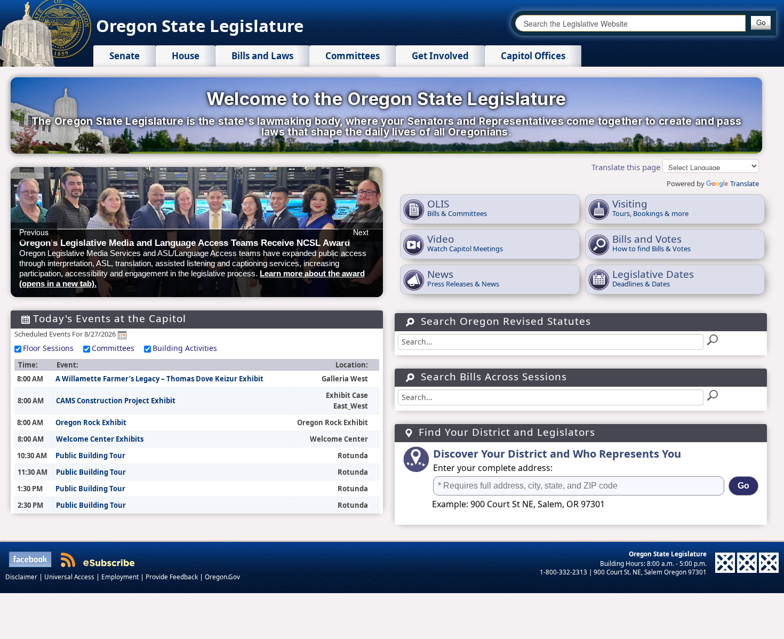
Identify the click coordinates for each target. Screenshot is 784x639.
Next (361, 232)
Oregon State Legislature (199, 25)
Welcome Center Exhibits (99, 439)
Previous (34, 232)
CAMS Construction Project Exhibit (115, 400)
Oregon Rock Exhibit (90, 422)
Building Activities (185, 348)
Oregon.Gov (222, 576)
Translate (744, 183)
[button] (760, 23)
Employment (120, 576)
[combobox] (630, 23)
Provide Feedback (172, 576)
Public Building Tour (90, 455)
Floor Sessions (48, 348)
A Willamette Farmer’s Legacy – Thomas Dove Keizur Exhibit (159, 379)
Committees (113, 348)
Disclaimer (22, 576)
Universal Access (70, 576)
